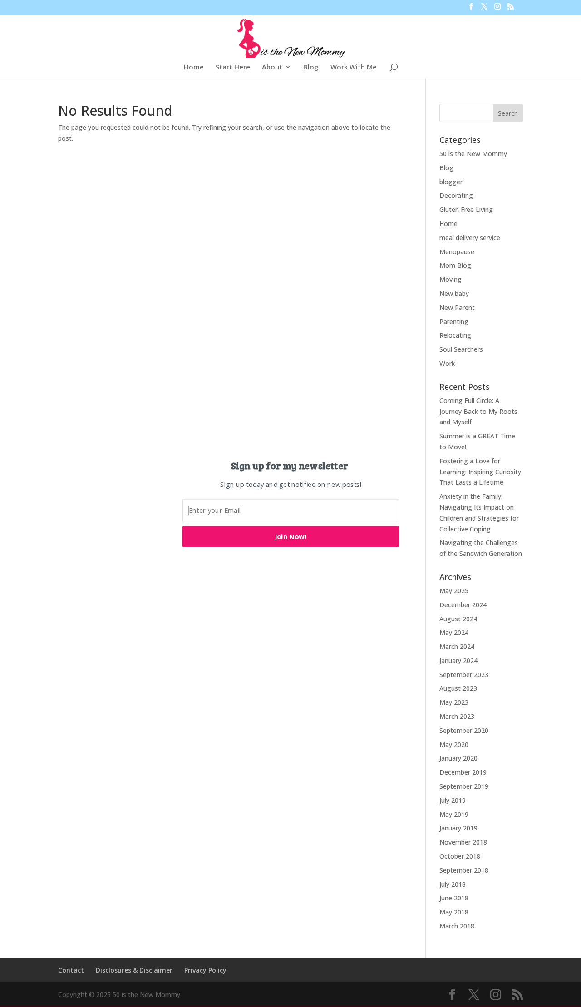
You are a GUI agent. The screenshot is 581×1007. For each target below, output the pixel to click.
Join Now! (291, 536)
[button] (289, 465)
